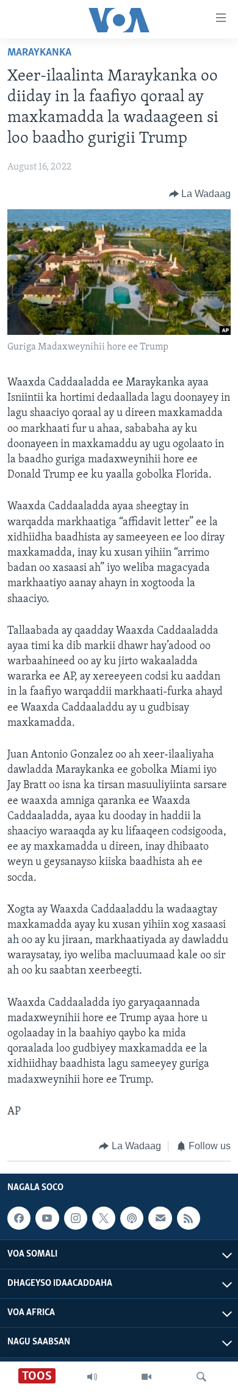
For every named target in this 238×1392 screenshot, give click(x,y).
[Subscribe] (159, 1218)
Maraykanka (39, 53)
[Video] (146, 1377)
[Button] (200, 194)
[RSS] (188, 1218)
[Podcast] (131, 1218)
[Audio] (92, 1377)
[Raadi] (201, 1377)
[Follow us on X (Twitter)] (103, 1218)
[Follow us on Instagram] (75, 1218)
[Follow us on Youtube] (47, 1218)
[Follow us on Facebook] (19, 1218)
